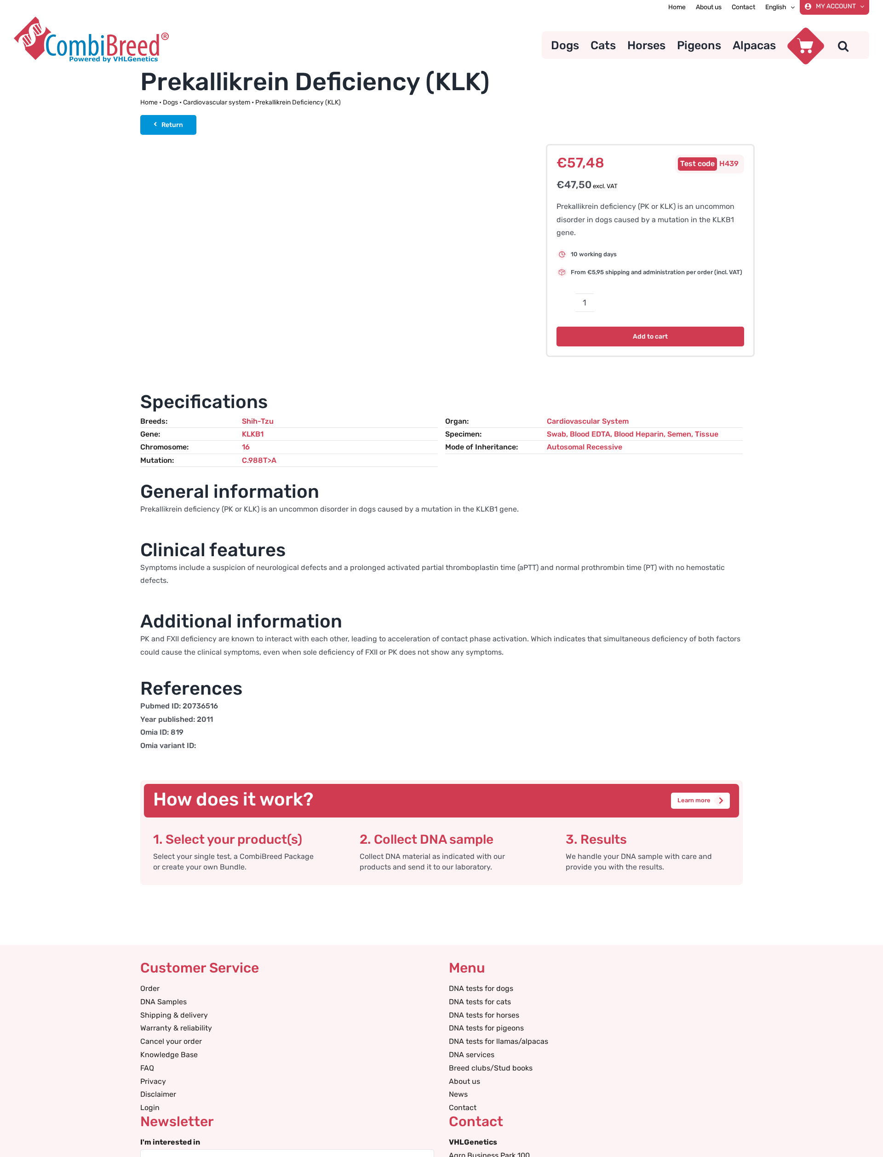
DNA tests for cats (480, 1001)
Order (150, 988)
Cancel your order (171, 1041)
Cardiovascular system (216, 102)
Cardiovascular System (588, 421)
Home (149, 102)
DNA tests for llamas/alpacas (498, 1041)
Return (172, 125)
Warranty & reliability (176, 1028)
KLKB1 (253, 434)
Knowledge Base (169, 1054)
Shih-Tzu (258, 421)
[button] (843, 45)
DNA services (471, 1054)
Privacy (153, 1081)
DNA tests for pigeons (486, 1028)
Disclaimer (158, 1094)
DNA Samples (163, 1001)
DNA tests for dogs (481, 988)
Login (150, 1107)
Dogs (170, 102)
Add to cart (650, 336)
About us (464, 1081)
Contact (462, 1107)
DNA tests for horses (484, 1015)
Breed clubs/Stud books (491, 1068)
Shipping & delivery (174, 1015)
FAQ (147, 1068)
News (458, 1094)
